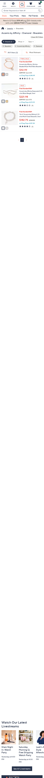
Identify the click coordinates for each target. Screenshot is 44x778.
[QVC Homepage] (3, 28)
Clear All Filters (37, 37)
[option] (22, 22)
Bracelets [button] (8, 46)
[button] (4, 5)
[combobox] (19, 10)
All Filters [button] (12, 52)
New (24, 15)
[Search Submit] (39, 10)
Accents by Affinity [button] (23, 46)
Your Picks (14, 15)
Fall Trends (33, 15)
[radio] (3, 74)
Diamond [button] (39, 46)
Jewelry (10, 28)
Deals (4, 15)
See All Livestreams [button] (22, 768)
